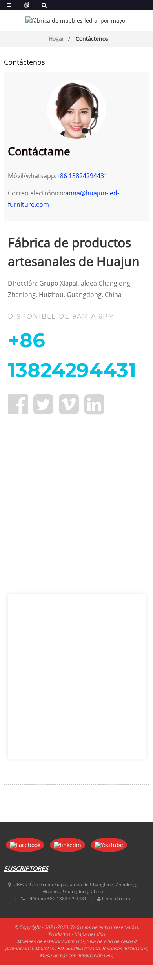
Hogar (56, 38)
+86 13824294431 (81, 175)
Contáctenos (92, 38)
